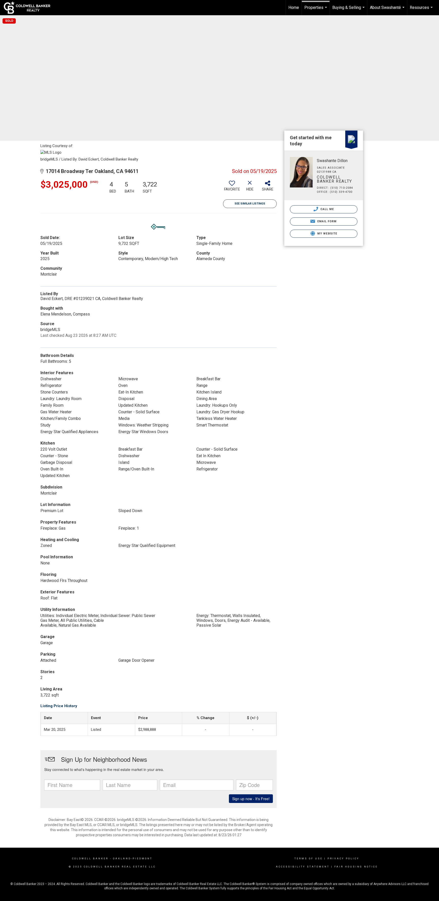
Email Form (326, 221)
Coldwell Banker (90, 858)
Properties (316, 10)
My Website (326, 233)
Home (293, 7)
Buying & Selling (349, 10)
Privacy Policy (343, 858)
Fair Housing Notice (356, 866)
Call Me (326, 209)
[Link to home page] (29, 7)
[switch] (232, 187)
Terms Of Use (308, 858)
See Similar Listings (249, 203)
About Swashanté (388, 10)
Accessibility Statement (303, 866)
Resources (422, 10)
